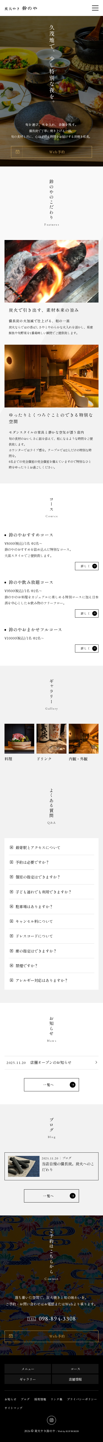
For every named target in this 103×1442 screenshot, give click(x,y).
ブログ (25, 1399)
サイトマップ (13, 1408)
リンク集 (56, 1399)
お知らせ (10, 1399)
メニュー (27, 1368)
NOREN (75, 1431)
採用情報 (40, 1399)
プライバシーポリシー (82, 1399)
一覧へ (48, 1084)
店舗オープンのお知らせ (51, 1062)
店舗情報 (75, 1379)
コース (75, 1368)
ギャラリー (28, 1379)
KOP (68, 1431)
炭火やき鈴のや (45, 1431)
